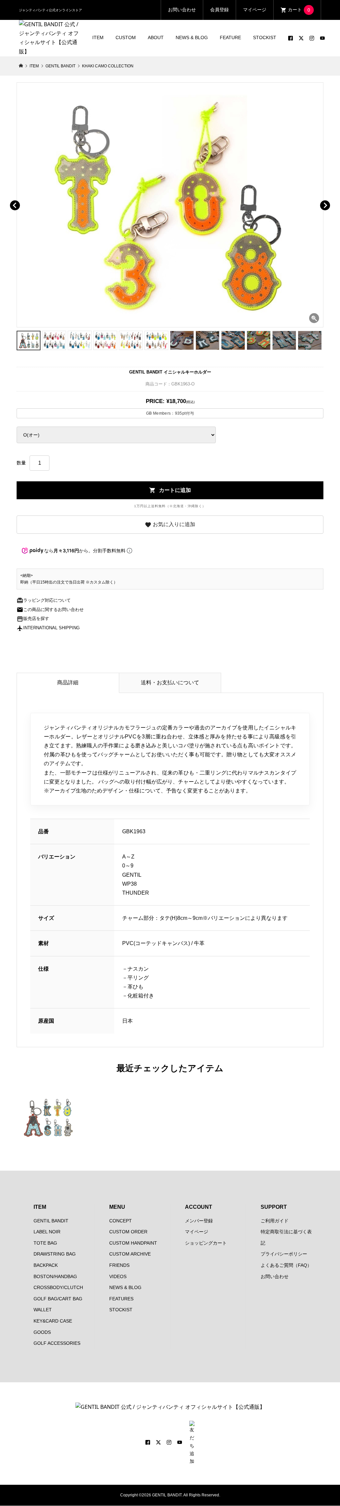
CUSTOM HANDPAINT (133, 1243)
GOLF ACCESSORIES (57, 1343)
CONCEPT (120, 1220)
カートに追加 (170, 490)
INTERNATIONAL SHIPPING (48, 628)
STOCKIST (264, 37)
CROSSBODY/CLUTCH (58, 1287)
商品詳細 (67, 682)
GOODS (42, 1332)
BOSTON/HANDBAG (55, 1276)
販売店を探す (33, 618)
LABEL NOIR (47, 1231)
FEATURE (230, 37)
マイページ (254, 9)
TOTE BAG (45, 1243)
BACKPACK (46, 1265)
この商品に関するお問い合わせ (50, 609)
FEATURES (121, 1298)
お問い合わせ (182, 9)
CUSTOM (126, 37)
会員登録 (219, 9)
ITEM (98, 37)
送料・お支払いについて (170, 682)
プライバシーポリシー (284, 1254)
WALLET (43, 1309)
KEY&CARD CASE (53, 1321)
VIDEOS (118, 1276)
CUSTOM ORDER (128, 1231)
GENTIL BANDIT (51, 1220)
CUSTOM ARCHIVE (130, 1254)
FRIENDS (119, 1265)
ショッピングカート (206, 1243)
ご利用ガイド (275, 1220)
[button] (24, 197)
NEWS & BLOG (192, 37)
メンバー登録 (199, 1220)
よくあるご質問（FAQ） (286, 1265)
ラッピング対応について (44, 600)
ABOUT (156, 37)
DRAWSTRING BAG (55, 1254)
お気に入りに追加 (170, 524)
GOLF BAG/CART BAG (58, 1298)
